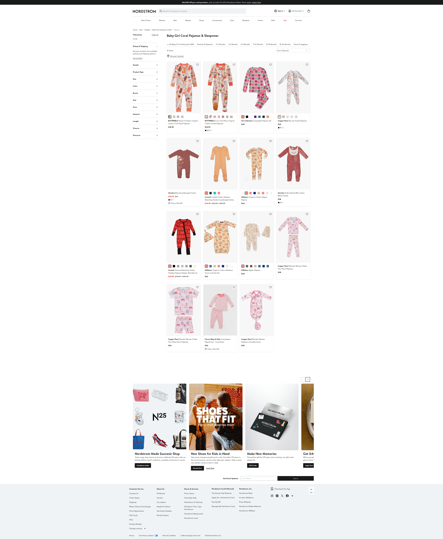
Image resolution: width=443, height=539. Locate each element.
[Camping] (259, 266)
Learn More (210, 468)
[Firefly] (247, 266)
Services (298, 20)
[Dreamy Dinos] (251, 117)
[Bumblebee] (255, 266)
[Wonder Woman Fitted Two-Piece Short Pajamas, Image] (184, 310)
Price (135, 107)
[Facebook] (287, 496)
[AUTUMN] (279, 117)
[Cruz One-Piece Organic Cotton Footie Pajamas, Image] (220, 87)
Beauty (188, 20)
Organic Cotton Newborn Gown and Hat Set (219, 271)
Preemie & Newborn (205, 44)
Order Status (134, 497)
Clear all (155, 35)
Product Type (138, 72)
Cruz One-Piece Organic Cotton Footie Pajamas (220, 122)
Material (136, 114)
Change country (135, 528)
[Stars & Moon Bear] (247, 117)
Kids (232, 20)
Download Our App (282, 489)
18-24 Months (285, 44)
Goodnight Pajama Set (256, 120)
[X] (282, 496)
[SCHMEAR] (231, 117)
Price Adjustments (136, 511)
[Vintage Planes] (223, 266)
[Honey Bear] (251, 266)
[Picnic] (231, 266)
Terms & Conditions (169, 535)
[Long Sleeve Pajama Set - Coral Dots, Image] (220, 310)
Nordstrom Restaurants (193, 513)
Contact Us (133, 493)
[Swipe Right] (307, 379)
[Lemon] (254, 193)
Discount (136, 135)
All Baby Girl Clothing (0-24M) (181, 44)
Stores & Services (191, 489)
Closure (136, 128)
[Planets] (268, 266)
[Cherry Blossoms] (243, 117)
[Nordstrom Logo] (144, 11)
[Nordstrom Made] (159, 417)
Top (311, 492)
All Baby (147, 30)
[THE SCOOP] (170, 117)
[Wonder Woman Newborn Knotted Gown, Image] (257, 310)
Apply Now (256, 2)
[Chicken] (267, 193)
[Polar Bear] (182, 266)
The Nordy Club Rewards (222, 493)
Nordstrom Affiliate (247, 510)
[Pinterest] (277, 496)
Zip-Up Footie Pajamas (292, 120)
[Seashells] (243, 266)
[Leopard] (174, 266)
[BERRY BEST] (215, 117)
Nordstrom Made (143, 465)
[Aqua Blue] (215, 193)
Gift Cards (253, 465)
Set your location (177, 56)
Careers (160, 497)
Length (136, 121)
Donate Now (197, 468)
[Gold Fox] (259, 193)
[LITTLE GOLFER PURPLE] (182, 117)
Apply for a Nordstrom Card (223, 497)
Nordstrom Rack (245, 493)
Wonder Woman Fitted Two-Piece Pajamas (292, 267)
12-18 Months (271, 44)
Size (134, 79)
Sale (285, 20)
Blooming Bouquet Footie (182, 193)
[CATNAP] (255, 117)
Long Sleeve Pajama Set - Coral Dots (217, 340)
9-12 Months (258, 44)
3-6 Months (233, 44)
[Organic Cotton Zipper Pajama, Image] (257, 164)
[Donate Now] (215, 417)
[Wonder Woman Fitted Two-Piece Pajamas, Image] (293, 237)
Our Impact (161, 502)
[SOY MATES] (210, 117)
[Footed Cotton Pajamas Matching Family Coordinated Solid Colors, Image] (220, 164)
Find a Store (189, 493)
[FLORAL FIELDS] (219, 117)
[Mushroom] (250, 193)
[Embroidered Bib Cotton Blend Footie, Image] (293, 164)
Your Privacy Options (146, 535)
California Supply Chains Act (190, 535)
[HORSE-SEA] (178, 117)
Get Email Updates (164, 511)
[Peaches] (227, 266)
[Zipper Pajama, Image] (257, 237)
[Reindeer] (170, 266)
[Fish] (190, 266)
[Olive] (210, 193)
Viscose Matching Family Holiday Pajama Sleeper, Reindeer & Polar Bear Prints (182, 273)
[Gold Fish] (263, 117)
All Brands (161, 493)
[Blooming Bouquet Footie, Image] (184, 164)
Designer (245, 20)
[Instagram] (272, 496)
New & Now (146, 20)
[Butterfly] (263, 266)
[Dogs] (178, 266)
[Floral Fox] (263, 193)
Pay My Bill (216, 502)
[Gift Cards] (272, 417)
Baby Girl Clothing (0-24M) (162, 30)
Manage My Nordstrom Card (223, 506)
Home (260, 20)
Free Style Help (190, 497)
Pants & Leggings (301, 44)
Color (135, 86)
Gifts (273, 20)
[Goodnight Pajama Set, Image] (257, 87)
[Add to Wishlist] (197, 64)
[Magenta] (219, 193)
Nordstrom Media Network (250, 506)
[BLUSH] (292, 117)
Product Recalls (135, 524)
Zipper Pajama (250, 270)
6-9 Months (245, 44)
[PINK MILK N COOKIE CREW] (227, 117)
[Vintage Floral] (246, 193)
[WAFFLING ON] (223, 117)
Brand (135, 93)
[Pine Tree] (186, 266)
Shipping (132, 502)
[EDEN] (283, 117)
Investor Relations (246, 497)
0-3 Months (220, 44)
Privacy (131, 535)
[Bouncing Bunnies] (259, 117)
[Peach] (206, 193)
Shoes (201, 20)
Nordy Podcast (163, 515)
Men (175, 20)
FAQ (131, 519)
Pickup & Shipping (140, 46)
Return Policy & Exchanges (140, 506)
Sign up (295, 478)
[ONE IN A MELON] (174, 117)
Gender (136, 65)
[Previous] (168, 44)
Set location (138, 58)
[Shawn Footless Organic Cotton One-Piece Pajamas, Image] (184, 87)
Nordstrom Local (191, 518)
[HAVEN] (288, 117)
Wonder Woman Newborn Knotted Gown (253, 340)
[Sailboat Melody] (210, 266)
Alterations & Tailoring (193, 502)
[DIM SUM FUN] (206, 117)
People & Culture (163, 506)
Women (162, 20)
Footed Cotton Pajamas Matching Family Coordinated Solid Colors (219, 200)
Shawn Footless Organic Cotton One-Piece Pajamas (183, 122)
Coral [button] (135, 38)
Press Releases (245, 502)
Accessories (217, 20)
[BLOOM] (296, 117)
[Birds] (195, 266)
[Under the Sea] (215, 266)
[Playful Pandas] (268, 117)
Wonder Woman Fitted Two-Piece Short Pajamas (182, 340)
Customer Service (136, 489)
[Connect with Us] (292, 496)
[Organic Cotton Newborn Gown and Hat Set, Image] (220, 237)
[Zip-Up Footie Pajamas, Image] (293, 87)
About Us (160, 489)
